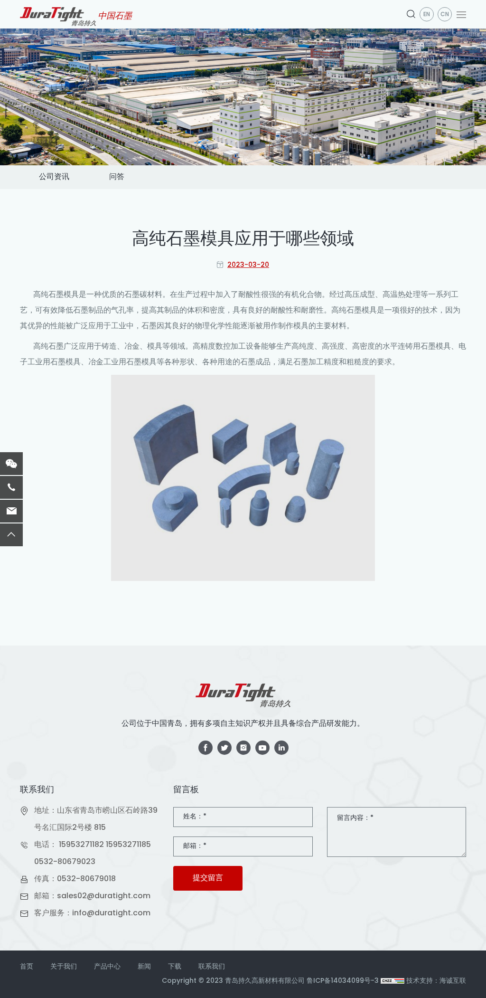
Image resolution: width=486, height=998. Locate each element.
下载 (174, 966)
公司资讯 (54, 177)
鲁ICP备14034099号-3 (343, 981)
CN (444, 14)
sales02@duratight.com (103, 896)
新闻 (144, 966)
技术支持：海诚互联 (436, 981)
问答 (116, 177)
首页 (26, 966)
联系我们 (211, 966)
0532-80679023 (64, 862)
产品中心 (107, 966)
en (426, 14)
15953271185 (128, 845)
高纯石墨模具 (56, 294)
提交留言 (208, 878)
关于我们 (63, 966)
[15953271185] (11, 487)
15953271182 (81, 845)
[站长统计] (392, 981)
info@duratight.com (111, 913)
